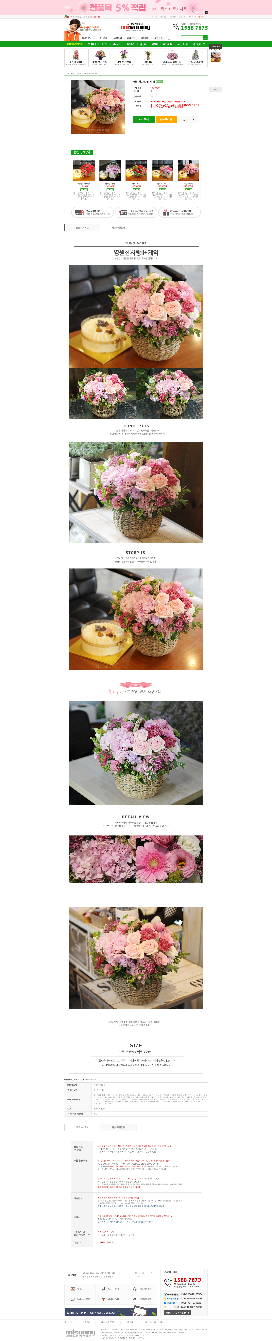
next (84, 23)
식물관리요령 (145, 1299)
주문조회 (182, 17)
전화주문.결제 (145, 1289)
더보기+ (152, 1273)
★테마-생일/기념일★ (78, 73)
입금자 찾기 (113, 1289)
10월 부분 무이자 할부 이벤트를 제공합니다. (98, 1273)
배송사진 (81, 1289)
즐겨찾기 (204, 17)
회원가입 (163, 17)
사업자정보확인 (130, 1332)
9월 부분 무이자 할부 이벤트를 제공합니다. (98, 1277)
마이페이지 (172, 17)
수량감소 (152, 98)
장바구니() (192, 17)
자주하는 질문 (83, 1299)
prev (81, 23)
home (66, 73)
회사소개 (68, 1322)
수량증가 (152, 97)
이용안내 (129, 1322)
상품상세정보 (82, 228)
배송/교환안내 (118, 228)
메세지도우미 (114, 1299)
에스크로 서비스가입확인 (154, 1322)
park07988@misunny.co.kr (133, 1335)
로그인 (154, 17)
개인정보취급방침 (108, 1322)
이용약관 (86, 1322)
